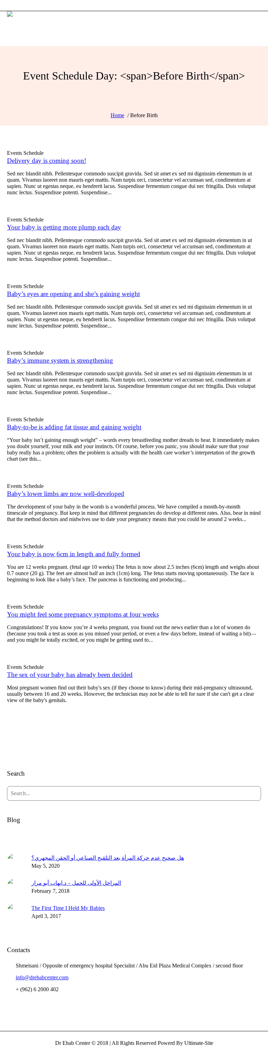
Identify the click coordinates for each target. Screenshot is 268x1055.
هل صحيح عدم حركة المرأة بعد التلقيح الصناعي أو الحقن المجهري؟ (107, 858)
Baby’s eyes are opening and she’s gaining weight (73, 293)
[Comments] (219, 837)
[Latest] (49, 837)
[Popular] (134, 837)
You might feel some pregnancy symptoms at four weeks (83, 614)
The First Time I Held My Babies (68, 908)
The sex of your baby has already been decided (70, 674)
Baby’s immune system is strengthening (60, 360)
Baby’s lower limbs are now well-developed (65, 493)
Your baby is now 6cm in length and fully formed (73, 554)
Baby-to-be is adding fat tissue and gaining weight (74, 427)
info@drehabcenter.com (42, 977)
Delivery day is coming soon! (46, 160)
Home (117, 115)
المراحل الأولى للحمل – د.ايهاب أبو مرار (76, 883)
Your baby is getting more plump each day (64, 227)
